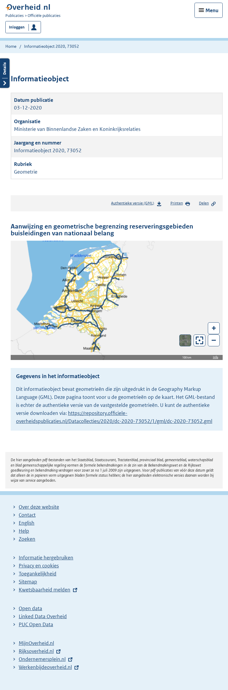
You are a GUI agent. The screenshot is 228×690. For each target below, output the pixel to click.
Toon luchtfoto (185, 340)
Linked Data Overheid (43, 616)
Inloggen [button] (17, 27)
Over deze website (39, 507)
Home (10, 46)
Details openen (5, 73)
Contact (27, 515)
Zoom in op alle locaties (199, 340)
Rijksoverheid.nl (36, 651)
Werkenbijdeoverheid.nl (45, 667)
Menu (211, 10)
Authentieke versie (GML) (133, 205)
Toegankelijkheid (37, 573)
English (26, 523)
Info (215, 357)
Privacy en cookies (39, 565)
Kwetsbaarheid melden (44, 589)
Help (24, 531)
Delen (204, 203)
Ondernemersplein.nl (42, 659)
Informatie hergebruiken (46, 557)
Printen (176, 203)
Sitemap (28, 581)
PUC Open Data (36, 624)
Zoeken (27, 539)
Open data (30, 608)
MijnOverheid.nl (36, 643)
